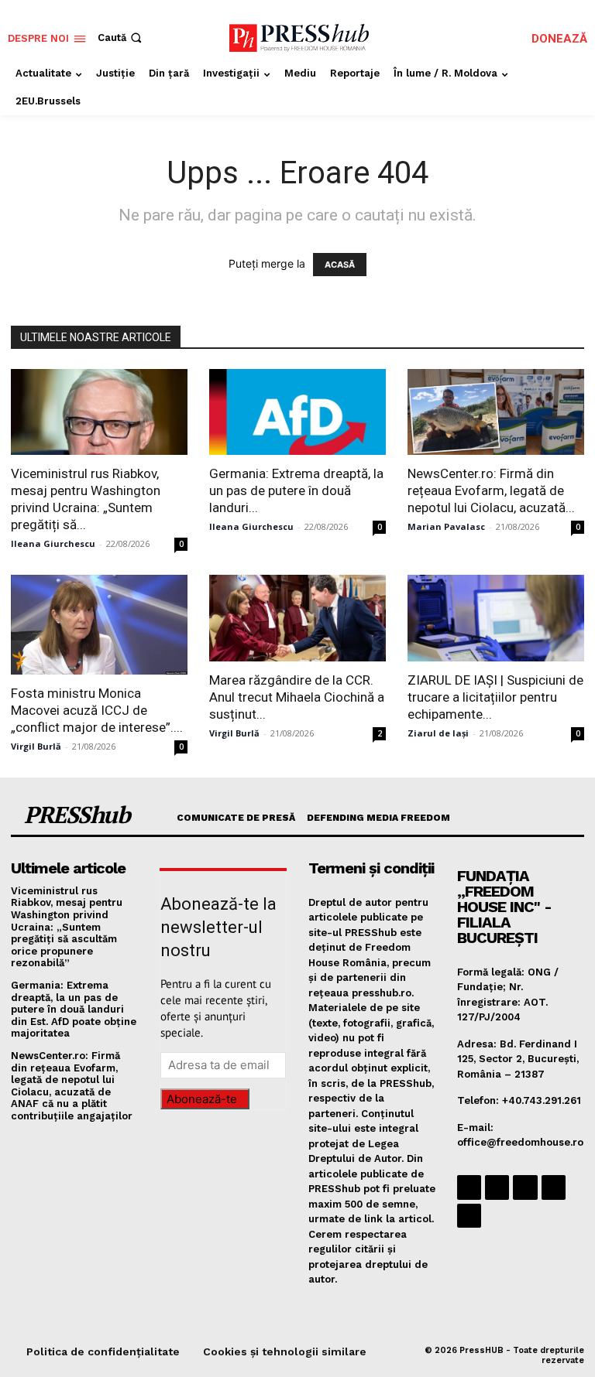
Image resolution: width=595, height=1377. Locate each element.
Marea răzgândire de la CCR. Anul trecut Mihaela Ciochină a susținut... (296, 697)
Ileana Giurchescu (53, 543)
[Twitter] (554, 1187)
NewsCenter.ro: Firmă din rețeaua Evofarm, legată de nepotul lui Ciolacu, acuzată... (491, 490)
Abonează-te (202, 1099)
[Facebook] (469, 1187)
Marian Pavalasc (446, 526)
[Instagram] (497, 1187)
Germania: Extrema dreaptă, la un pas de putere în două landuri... (296, 490)
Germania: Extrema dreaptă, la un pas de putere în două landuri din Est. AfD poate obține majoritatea (73, 1009)
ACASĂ (340, 264)
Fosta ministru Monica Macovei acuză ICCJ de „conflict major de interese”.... (97, 710)
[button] (121, 37)
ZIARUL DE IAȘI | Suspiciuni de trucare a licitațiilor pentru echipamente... (495, 697)
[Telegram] (525, 1187)
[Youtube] (469, 1216)
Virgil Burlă (36, 746)
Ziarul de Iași (438, 733)
